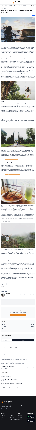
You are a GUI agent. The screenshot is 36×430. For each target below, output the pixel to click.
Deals (14, 5)
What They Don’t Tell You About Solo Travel (12, 174)
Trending (6, 5)
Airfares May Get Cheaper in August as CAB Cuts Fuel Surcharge (12, 391)
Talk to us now (18, 315)
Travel (10, 5)
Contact (29, 5)
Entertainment (19, 5)
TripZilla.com (3, 415)
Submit (23, 340)
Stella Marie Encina (9, 293)
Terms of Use (20, 417)
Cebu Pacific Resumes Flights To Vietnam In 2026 (9, 387)
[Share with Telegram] (8, 284)
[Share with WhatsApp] (5, 284)
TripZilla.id (2, 417)
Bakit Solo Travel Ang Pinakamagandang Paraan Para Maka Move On (13, 362)
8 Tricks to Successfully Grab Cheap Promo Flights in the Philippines (13, 357)
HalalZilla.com (12, 417)
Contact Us (20, 415)
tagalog (5, 8)
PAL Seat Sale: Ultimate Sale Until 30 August (9, 379)
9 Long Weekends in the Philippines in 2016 (8, 352)
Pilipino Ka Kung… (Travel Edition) (7, 366)
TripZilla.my (3, 421)
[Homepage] (2, 5)
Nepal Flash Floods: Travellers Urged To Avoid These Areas (11, 375)
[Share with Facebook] (2, 284)
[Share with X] (10, 284)
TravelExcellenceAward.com (14, 419)
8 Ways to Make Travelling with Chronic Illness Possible (22, 280)
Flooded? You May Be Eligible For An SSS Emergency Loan (11, 383)
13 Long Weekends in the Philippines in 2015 (9, 347)
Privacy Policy (20, 419)
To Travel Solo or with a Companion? (11, 159)
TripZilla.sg (11, 415)
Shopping (25, 5)
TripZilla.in (2, 419)
